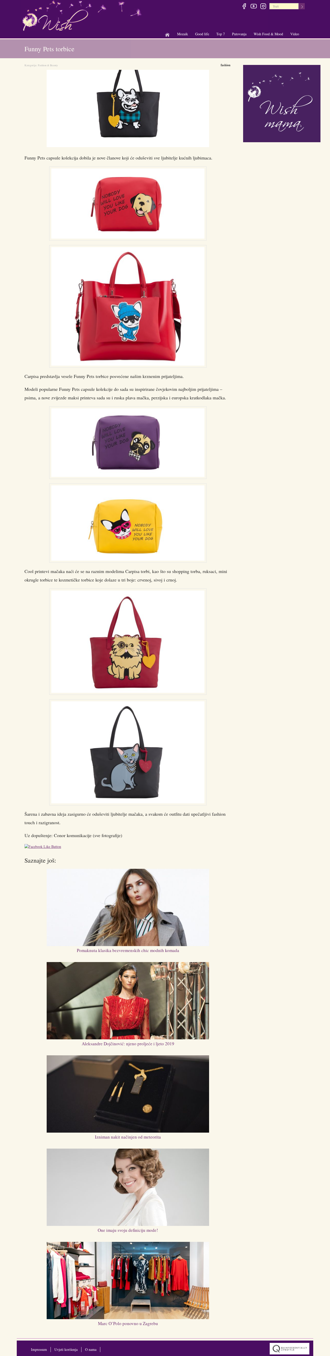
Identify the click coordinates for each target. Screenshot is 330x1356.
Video (294, 33)
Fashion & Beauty (48, 65)
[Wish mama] (281, 102)
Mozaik (182, 34)
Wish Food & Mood (268, 34)
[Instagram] (263, 7)
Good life (202, 34)
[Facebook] (244, 7)
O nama (90, 1349)
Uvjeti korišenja (66, 1349)
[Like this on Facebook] (44, 847)
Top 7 (220, 33)
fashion (225, 65)
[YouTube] (253, 7)
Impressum (39, 1349)
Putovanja (239, 34)
